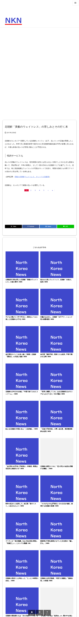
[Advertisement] (39, 44)
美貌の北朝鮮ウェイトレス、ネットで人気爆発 (32, 177)
